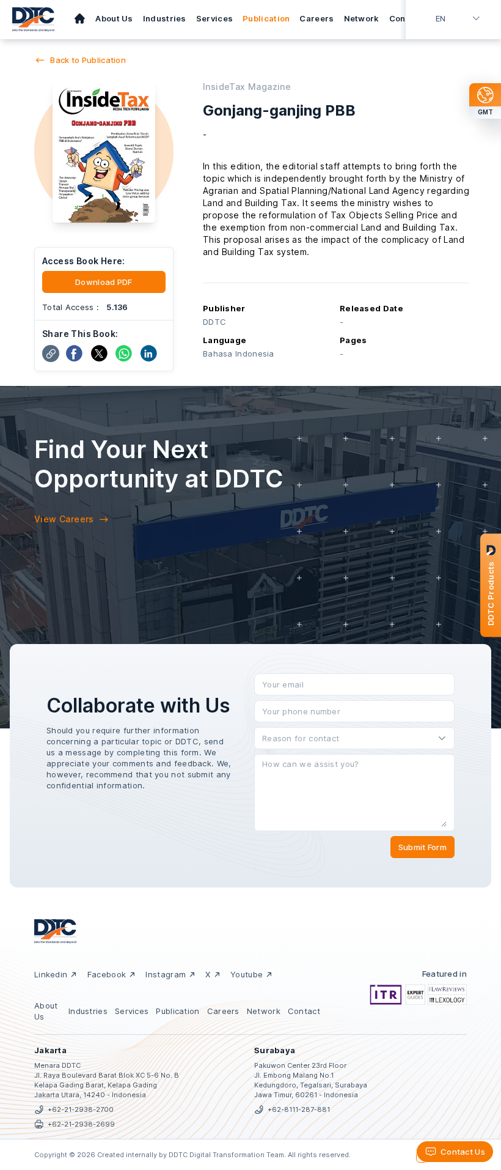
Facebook (106, 974)
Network (361, 18)
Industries (164, 18)
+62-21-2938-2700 (81, 1109)
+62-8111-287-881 (299, 1109)
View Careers (64, 519)
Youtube (246, 974)
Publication (266, 18)
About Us (114, 18)
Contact (405, 18)
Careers (316, 18)
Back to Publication (88, 60)
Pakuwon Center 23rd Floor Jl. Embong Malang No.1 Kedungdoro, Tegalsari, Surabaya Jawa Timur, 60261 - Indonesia (310, 1080)
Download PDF (104, 282)
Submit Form (422, 847)
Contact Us (463, 1152)
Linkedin (50, 974)
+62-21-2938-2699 (81, 1124)
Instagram (165, 974)
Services (214, 18)
